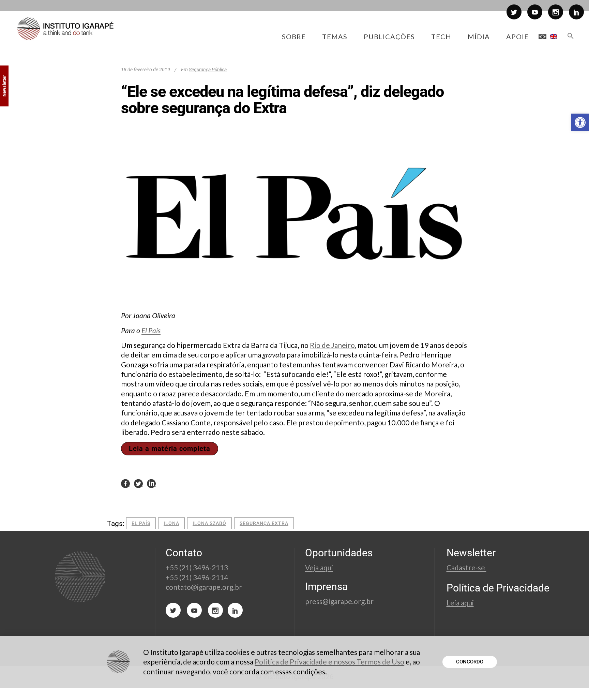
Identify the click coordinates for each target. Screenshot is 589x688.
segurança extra (264, 523)
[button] (580, 122)
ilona (171, 523)
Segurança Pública (208, 69)
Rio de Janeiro (332, 345)
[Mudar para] (542, 36)
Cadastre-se (466, 567)
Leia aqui (460, 602)
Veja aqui (319, 567)
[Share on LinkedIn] (151, 483)
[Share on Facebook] (125, 483)
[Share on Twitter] (138, 483)
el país (141, 523)
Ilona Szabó (209, 523)
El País (151, 330)
